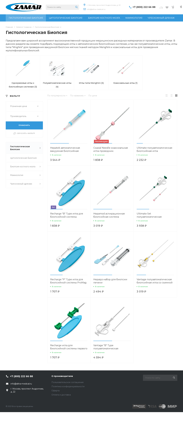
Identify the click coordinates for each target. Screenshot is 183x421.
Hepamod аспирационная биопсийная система (109, 215)
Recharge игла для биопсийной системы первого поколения (68, 348)
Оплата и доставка (61, 394)
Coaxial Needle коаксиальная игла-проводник (110, 149)
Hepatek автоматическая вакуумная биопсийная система (65, 151)
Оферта (55, 390)
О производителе (62, 376)
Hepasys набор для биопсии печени (110, 281)
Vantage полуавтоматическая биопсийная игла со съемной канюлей (155, 282)
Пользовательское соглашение (67, 382)
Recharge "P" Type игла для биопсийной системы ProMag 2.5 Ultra (68, 282)
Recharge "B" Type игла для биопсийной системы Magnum (66, 216)
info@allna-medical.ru (96, 9)
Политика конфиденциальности (67, 386)
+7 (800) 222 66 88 (144, 7)
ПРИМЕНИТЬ (24, 125)
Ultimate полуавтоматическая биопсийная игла (154, 149)
